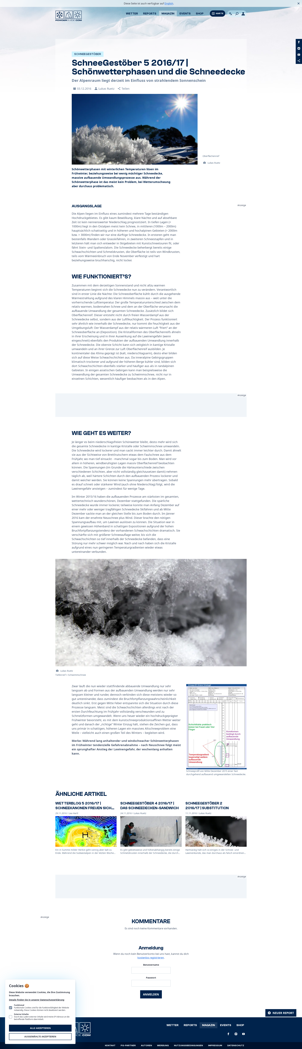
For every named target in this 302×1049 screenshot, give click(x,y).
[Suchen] (237, 14)
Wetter (132, 13)
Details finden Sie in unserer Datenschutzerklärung (36, 999)
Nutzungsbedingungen (188, 1045)
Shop (200, 13)
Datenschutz (235, 1045)
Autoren (146, 1045)
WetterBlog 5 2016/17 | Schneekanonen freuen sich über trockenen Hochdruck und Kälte (83, 810)
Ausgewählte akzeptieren (40, 1036)
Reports (149, 13)
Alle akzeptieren (40, 1028)
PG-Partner (128, 1045)
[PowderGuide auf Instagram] (299, 48)
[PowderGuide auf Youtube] (299, 55)
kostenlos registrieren (150, 957)
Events (185, 13)
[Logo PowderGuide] (68, 16)
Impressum (215, 1045)
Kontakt (110, 1045)
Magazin (168, 13)
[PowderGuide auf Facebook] (299, 42)
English (169, 3)
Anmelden (151, 994)
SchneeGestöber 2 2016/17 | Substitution (207, 805)
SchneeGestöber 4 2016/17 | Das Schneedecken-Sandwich (149, 805)
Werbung (163, 1045)
